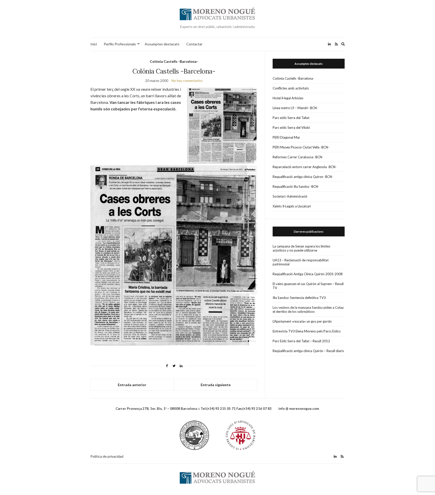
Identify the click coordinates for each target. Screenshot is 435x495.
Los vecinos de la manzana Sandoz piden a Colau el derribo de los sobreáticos (308, 309)
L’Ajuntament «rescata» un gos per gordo (302, 321)
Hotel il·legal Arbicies (288, 98)
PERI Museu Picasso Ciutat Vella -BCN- (301, 147)
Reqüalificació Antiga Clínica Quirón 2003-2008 (308, 274)
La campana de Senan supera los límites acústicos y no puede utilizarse (301, 248)
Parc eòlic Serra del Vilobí (291, 128)
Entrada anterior (132, 385)
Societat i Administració (290, 196)
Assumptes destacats (162, 44)
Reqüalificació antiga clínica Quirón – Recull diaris (308, 351)
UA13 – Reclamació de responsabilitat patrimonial (301, 262)
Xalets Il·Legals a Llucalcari (292, 206)
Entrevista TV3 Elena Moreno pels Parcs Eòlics (307, 331)
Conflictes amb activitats (291, 88)
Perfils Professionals (120, 44)
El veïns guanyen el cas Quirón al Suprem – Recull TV (308, 286)
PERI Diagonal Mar (286, 137)
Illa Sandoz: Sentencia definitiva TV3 (299, 298)
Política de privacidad (106, 456)
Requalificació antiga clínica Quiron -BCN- (303, 177)
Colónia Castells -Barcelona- (174, 61)
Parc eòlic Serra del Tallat (291, 118)
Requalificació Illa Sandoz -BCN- (296, 186)
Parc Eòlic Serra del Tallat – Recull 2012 (301, 341)
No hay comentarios (187, 80)
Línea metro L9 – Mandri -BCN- (295, 108)
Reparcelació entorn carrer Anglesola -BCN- (305, 167)
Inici (93, 44)
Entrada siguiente (216, 385)
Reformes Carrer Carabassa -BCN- (298, 157)
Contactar (194, 44)
